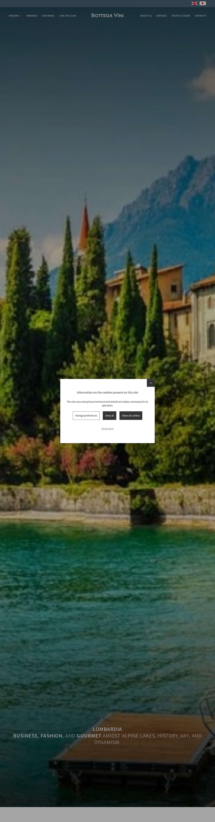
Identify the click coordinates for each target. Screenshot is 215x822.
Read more (107, 428)
